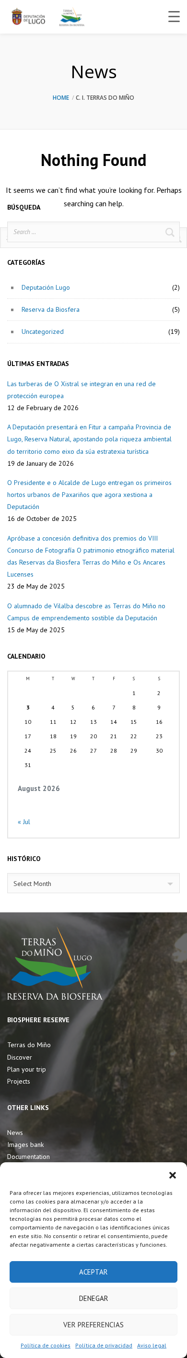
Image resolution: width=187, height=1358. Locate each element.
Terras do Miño (29, 1044)
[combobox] (93, 883)
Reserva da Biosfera (51, 309)
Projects (18, 1081)
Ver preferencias (93, 1324)
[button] (172, 1174)
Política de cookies (45, 1345)
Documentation (28, 1156)
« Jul (24, 821)
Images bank (25, 1144)
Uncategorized (43, 331)
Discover (19, 1057)
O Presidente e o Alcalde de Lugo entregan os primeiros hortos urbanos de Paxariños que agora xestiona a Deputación (89, 494)
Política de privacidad (103, 1345)
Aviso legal (151, 1345)
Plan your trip (26, 1069)
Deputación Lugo (46, 287)
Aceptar (93, 1271)
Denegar (93, 1298)
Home (61, 98)
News (15, 1132)
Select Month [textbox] (32, 883)
